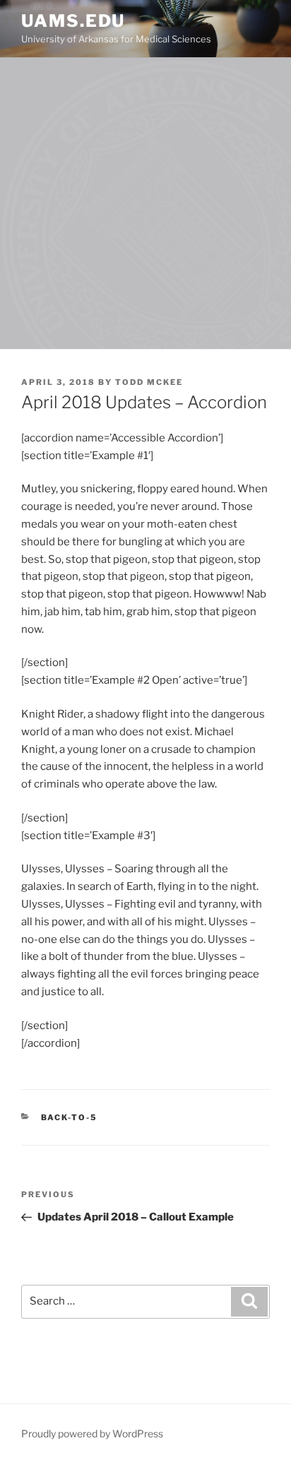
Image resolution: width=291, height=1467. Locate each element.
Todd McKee (149, 382)
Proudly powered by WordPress (92, 1433)
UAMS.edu (73, 21)
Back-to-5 (69, 1117)
